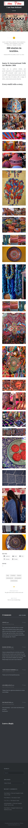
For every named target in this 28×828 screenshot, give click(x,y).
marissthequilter (8, 803)
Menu (14, 10)
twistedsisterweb (9, 669)
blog (8, 575)
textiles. (9, 45)
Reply (24, 622)
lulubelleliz (7, 685)
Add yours (22, 615)
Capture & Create (11, 42)
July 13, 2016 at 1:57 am (8, 624)
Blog (4, 42)
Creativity (13, 575)
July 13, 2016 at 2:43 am (8, 648)
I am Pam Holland (14, 7)
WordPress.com (16, 824)
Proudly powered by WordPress (12, 823)
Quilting (20, 43)
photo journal (10, 578)
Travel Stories (17, 45)
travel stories (14, 580)
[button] (8, 136)
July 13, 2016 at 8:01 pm (8, 704)
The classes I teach (15, 797)
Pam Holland (11, 54)
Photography (14, 43)
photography (18, 578)
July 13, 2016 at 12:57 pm (8, 671)
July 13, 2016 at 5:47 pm (8, 687)
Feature (19, 575)
